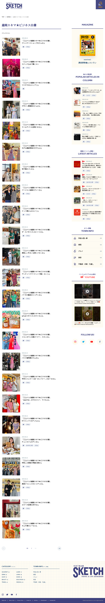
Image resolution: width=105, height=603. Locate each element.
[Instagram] (75, 342)
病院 (34, 574)
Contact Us (28, 600)
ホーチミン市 (29, 445)
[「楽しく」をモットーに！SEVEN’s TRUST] (77, 200)
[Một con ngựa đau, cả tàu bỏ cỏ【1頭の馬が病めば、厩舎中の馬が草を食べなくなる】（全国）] (77, 164)
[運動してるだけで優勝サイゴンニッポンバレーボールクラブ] (77, 177)
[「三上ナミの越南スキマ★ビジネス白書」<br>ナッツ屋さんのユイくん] (11, 214)
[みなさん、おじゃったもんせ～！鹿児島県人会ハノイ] (77, 189)
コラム (27, 46)
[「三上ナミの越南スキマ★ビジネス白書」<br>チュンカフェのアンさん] (11, 445)
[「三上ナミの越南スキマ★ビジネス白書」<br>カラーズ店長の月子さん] (11, 508)
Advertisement (44, 600)
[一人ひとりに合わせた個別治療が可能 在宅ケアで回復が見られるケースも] (77, 212)
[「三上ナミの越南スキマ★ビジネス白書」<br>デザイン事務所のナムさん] (11, 109)
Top (3, 17)
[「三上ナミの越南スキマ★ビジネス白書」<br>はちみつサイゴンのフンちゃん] (11, 319)
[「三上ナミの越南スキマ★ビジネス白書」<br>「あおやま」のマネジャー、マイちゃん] (11, 403)
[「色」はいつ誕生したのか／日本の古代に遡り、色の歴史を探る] (77, 113)
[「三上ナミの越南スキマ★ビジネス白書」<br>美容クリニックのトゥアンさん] (11, 487)
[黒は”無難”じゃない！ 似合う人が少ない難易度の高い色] (77, 137)
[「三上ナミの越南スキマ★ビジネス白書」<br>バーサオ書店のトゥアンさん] (11, 298)
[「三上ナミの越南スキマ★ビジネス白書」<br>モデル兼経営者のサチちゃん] (11, 151)
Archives (36, 600)
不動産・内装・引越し (39, 582)
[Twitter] (83, 342)
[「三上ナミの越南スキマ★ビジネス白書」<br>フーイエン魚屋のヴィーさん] (11, 193)
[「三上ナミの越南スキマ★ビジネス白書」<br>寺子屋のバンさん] (11, 172)
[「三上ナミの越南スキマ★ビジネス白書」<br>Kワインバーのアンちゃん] (11, 424)
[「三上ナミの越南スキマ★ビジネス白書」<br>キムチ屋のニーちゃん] (11, 529)
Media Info (4, 600)
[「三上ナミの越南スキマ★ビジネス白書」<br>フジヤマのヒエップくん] (11, 88)
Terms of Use (11, 600)
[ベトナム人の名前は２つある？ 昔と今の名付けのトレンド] (77, 102)
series (9, 17)
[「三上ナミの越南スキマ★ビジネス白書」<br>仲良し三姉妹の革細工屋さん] (11, 466)
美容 (34, 579)
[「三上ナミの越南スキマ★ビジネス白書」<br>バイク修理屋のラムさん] (11, 361)
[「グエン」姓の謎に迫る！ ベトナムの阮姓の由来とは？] (77, 125)
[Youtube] (92, 342)
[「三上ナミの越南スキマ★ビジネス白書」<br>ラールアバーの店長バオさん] (11, 130)
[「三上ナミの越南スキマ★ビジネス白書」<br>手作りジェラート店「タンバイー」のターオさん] (11, 382)
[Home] (14, 6)
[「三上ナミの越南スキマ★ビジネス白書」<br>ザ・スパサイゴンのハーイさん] (11, 235)
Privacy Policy (20, 600)
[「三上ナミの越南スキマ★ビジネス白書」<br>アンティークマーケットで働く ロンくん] (11, 277)
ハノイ (88, 95)
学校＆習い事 (37, 572)
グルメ (35, 577)
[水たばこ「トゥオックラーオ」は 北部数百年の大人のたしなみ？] (77, 90)
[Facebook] (100, 342)
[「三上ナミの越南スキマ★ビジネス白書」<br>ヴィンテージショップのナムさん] (11, 46)
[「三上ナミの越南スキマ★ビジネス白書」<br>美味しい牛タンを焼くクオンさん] (11, 256)
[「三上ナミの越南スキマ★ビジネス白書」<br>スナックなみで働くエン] (11, 67)
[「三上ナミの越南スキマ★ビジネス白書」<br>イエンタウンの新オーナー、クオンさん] (11, 340)
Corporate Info (52, 600)
